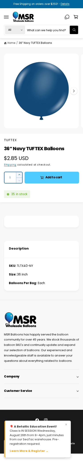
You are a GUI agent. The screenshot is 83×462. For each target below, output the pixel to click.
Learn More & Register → (29, 451)
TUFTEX (10, 140)
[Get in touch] (67, 17)
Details (65, 4)
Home (11, 43)
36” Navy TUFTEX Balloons (35, 43)
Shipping (10, 164)
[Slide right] (73, 90)
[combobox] (52, 30)
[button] (6, 17)
